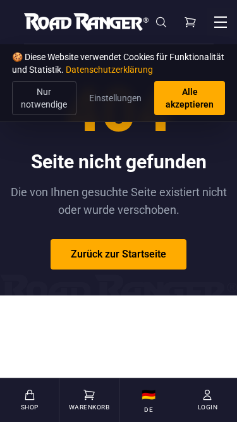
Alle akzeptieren (190, 98)
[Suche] (161, 22)
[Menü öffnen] (220, 22)
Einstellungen (115, 98)
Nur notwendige (44, 98)
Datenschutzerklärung (109, 70)
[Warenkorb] (190, 22)
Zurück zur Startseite (118, 254)
